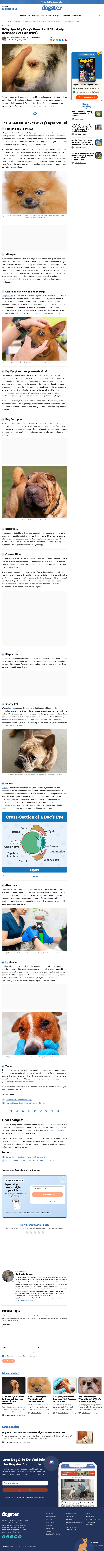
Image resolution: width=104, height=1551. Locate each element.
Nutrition (35, 15)
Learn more (78, 21)
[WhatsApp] (57, 40)
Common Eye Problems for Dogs (19, 1099)
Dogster (35, 876)
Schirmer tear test (44, 378)
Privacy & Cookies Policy (43, 1213)
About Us (69, 1519)
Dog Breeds (66, 15)
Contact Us (69, 1516)
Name (4, 1347)
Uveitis (5, 788)
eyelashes (48, 426)
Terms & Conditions (28, 1213)
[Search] (100, 15)
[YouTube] (12, 9)
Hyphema (6, 966)
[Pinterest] (16, 9)
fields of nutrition (21, 1291)
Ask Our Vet (76, 15)
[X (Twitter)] (9, 9)
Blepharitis (6, 658)
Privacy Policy (33, 1497)
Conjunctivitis (7, 296)
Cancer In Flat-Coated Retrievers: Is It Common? (25, 1157)
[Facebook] (3, 9)
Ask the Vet (6, 26)
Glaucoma (6, 889)
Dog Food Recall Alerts (53, 1534)
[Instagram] (6, 9)
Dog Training (46, 15)
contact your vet (50, 978)
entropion (51, 423)
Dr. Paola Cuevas (34, 38)
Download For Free (88, 97)
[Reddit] (51, 40)
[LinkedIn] (63, 40)
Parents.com (44, 1296)
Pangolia (63, 1277)
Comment (6, 1325)
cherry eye (11, 708)
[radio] (26, 1232)
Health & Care (25, 15)
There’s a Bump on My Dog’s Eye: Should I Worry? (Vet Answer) (31, 1160)
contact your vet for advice (13, 725)
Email (38, 1347)
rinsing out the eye (56, 1130)
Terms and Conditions (93, 1519)
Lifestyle (56, 15)
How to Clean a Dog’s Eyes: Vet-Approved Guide (25, 1103)
